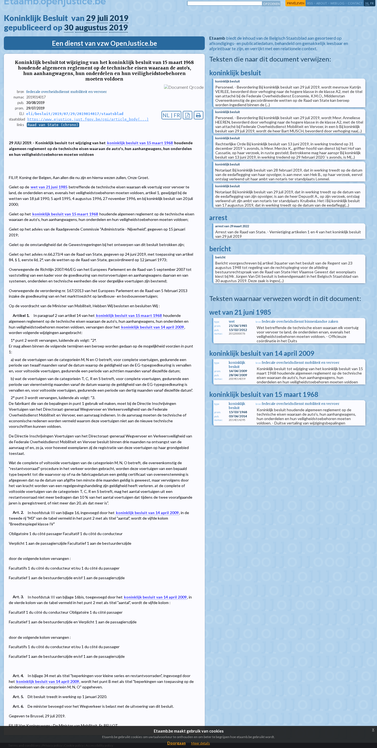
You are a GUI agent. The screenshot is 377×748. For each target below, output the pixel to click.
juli (102, 18)
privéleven (295, 3)
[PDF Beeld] (187, 115)
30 (68, 27)
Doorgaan (176, 743)
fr (372, 3)
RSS (310, 3)
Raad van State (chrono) (53, 125)
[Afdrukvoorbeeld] (198, 115)
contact (355, 3)
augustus (91, 27)
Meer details (200, 743)
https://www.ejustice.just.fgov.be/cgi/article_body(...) (88, 119)
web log (337, 3)
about (321, 3)
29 (90, 18)
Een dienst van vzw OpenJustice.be (104, 43)
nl (367, 3)
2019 (119, 18)
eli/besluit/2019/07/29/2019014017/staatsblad (74, 114)
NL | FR (171, 115)
